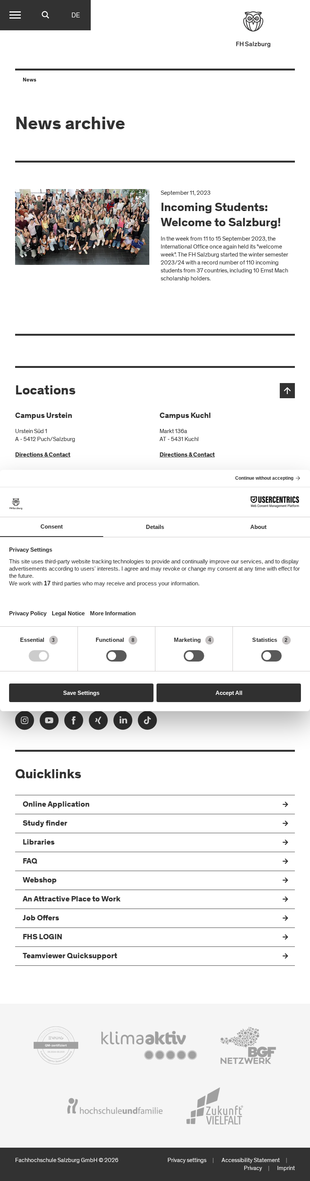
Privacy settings (186, 1160)
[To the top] (287, 390)
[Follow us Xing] (98, 722)
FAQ (30, 862)
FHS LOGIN (42, 938)
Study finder (45, 824)
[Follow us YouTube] (49, 722)
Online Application (56, 805)
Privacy (253, 1168)
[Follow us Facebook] (73, 722)
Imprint (286, 1168)
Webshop (40, 881)
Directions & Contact (42, 455)
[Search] (45, 15)
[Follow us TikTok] (147, 722)
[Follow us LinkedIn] (122, 722)
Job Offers (41, 919)
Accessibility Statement (251, 1160)
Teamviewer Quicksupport (70, 956)
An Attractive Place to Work (72, 900)
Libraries (38, 843)
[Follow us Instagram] (24, 722)
